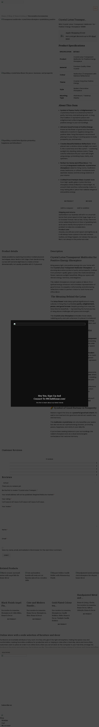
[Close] (87, 317)
